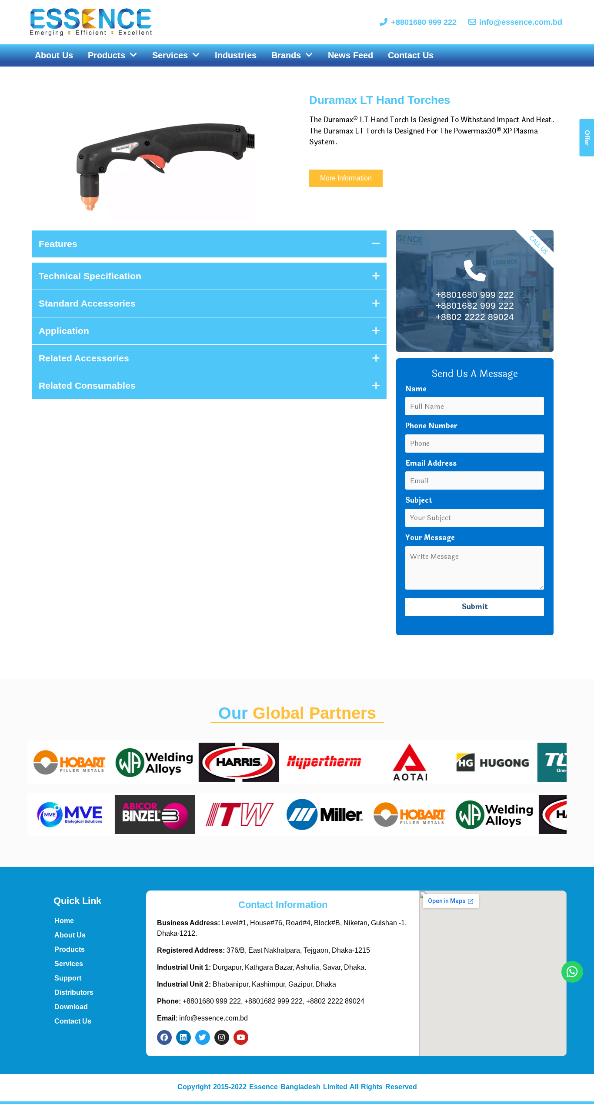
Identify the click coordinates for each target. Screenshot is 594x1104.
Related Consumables (87, 385)
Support (67, 978)
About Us (70, 935)
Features (58, 244)
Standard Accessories (87, 303)
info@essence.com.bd (202, 1018)
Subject (418, 500)
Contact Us (72, 1021)
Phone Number (431, 425)
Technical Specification (90, 276)
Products (69, 949)
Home (64, 920)
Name (416, 389)
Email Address (431, 463)
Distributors (73, 992)
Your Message (430, 537)
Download (71, 1007)
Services (68, 963)
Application (64, 331)
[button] (112, 55)
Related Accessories (84, 358)
